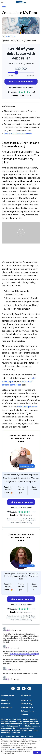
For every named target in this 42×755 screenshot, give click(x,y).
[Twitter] (23, 688)
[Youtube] (18, 688)
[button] (2, 2)
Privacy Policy (26, 704)
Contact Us (5, 704)
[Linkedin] (29, 688)
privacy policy (11, 749)
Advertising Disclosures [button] (10, 733)
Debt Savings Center (27, 406)
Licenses (24, 714)
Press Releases (7, 707)
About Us (5, 700)
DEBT (4, 7)
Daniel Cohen (10, 36)
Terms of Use (26, 700)
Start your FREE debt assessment (18, 133)
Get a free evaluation (21, 81)
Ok (37, 752)
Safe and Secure (27, 711)
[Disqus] (21, 654)
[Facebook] (13, 688)
